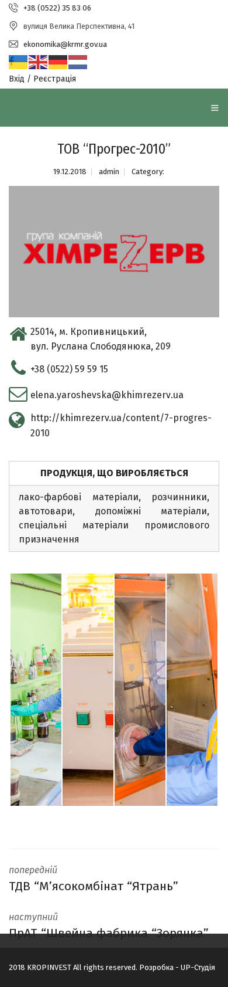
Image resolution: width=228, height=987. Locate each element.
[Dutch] (78, 62)
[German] (58, 62)
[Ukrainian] (19, 62)
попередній (93, 879)
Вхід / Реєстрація (42, 79)
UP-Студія (198, 967)
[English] (39, 62)
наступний (109, 926)
